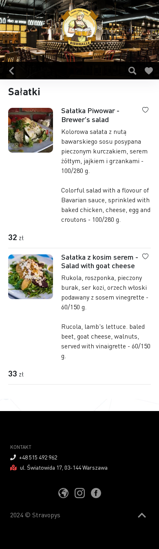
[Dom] (11, 70)
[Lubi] (149, 70)
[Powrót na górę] (142, 515)
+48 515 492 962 (38, 457)
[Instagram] (80, 492)
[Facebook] (96, 492)
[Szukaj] (133, 70)
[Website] (63, 492)
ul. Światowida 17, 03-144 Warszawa (64, 467)
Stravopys (46, 514)
